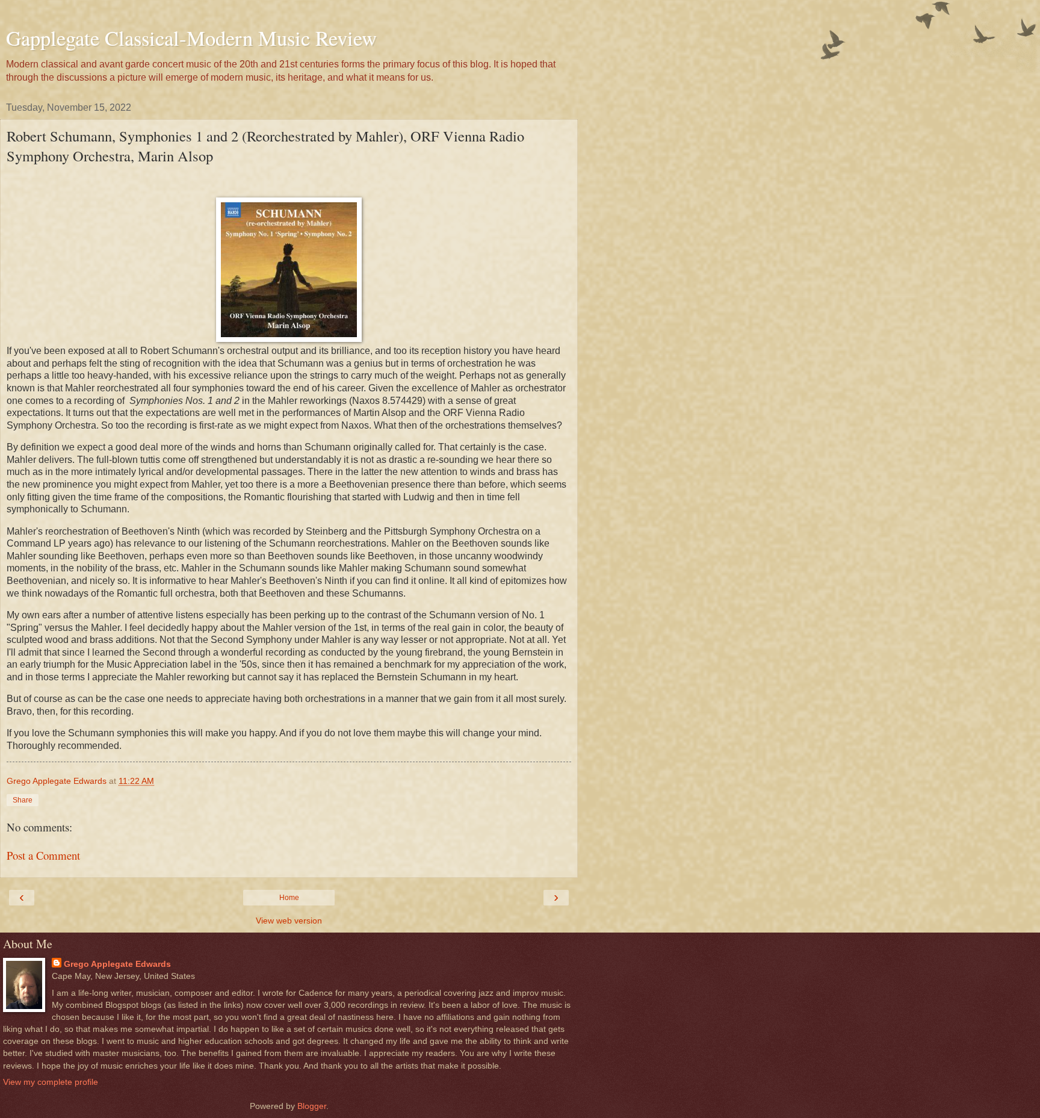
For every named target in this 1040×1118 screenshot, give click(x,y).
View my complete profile (50, 1082)
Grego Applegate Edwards (117, 964)
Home (289, 897)
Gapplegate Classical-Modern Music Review (191, 38)
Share (22, 800)
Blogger (311, 1106)
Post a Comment (43, 855)
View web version (289, 920)
